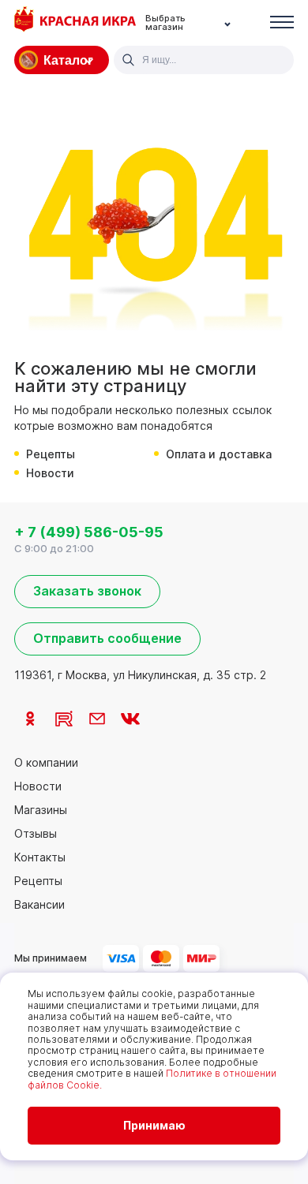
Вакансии (39, 904)
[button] (282, 23)
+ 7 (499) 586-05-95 (88, 532)
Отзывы (35, 833)
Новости (50, 473)
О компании (46, 762)
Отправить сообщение (107, 638)
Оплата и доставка (219, 454)
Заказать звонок (87, 591)
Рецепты (50, 454)
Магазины (40, 810)
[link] (30, 718)
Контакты (40, 857)
